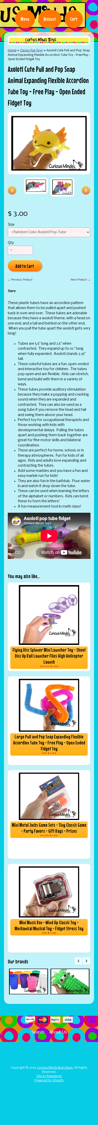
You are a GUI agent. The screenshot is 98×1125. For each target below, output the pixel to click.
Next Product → (80, 279)
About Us (58, 1032)
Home (12, 50)
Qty (11, 243)
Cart (73, 19)
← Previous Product (20, 279)
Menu (25, 19)
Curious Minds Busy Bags (55, 1067)
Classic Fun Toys (31, 50)
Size (11, 225)
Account (50, 19)
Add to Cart (24, 266)
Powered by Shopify (49, 1080)
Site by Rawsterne (49, 1076)
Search (37, 1032)
